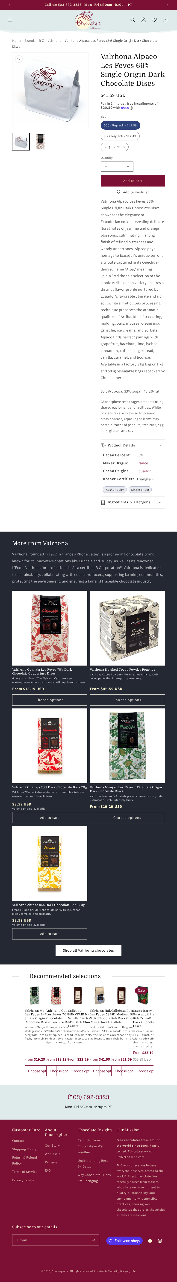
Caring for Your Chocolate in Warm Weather (92, 1146)
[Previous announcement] (9, 5)
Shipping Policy (24, 1149)
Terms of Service (25, 1171)
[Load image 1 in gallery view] (21, 141)
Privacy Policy (23, 1180)
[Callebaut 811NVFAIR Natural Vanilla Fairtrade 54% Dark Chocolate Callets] (78, 995)
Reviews (51, 1162)
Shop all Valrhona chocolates (88, 950)
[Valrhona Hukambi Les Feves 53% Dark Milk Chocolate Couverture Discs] (99, 995)
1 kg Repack (120, 136)
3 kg (114, 147)
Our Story (52, 1145)
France (142, 462)
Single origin (140, 490)
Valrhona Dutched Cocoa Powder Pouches (122, 669)
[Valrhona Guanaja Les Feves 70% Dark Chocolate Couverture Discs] (56, 995)
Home (16, 40)
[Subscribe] (93, 1240)
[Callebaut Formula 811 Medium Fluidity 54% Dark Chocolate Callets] (121, 995)
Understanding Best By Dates (93, 1163)
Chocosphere (60, 1271)
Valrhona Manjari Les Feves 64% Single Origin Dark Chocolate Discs (126, 789)
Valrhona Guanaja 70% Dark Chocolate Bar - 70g (49, 787)
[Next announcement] (168, 5)
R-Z (41, 40)
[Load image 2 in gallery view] (40, 141)
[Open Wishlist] (154, 20)
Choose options (50, 699)
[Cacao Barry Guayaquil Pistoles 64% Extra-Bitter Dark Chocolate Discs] (143, 995)
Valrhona (54, 40)
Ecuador (143, 471)
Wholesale (53, 1154)
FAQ (48, 1170)
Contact (18, 1140)
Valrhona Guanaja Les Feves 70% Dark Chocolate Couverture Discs (42, 671)
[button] (10, 20)
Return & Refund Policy (24, 1160)
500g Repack (120, 125)
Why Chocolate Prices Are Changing (94, 1178)
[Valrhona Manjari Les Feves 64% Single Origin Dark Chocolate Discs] (34, 995)
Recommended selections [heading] (65, 976)
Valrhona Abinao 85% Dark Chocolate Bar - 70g (48, 905)
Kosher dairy (115, 490)
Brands (30, 40)
